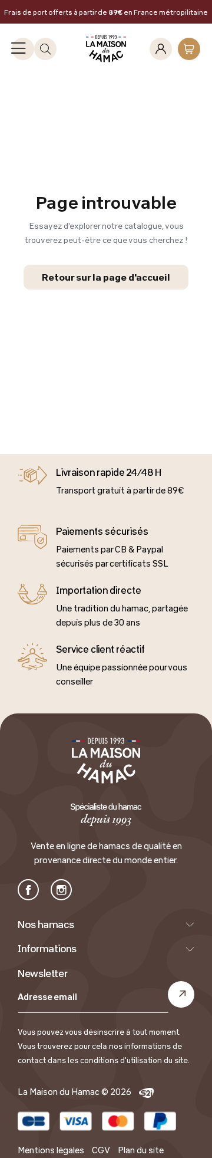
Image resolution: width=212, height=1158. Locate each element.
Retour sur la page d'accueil (106, 277)
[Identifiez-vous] (161, 49)
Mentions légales (51, 1150)
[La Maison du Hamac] (106, 48)
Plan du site (141, 1150)
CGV (101, 1150)
